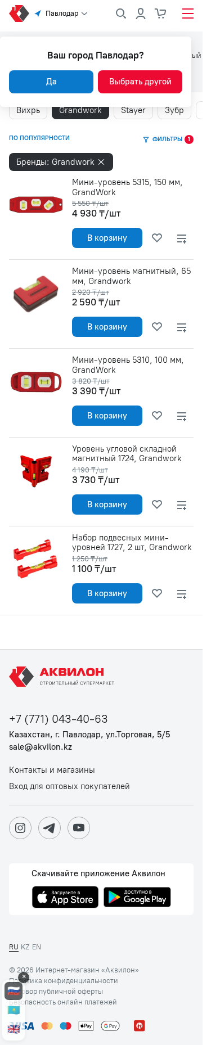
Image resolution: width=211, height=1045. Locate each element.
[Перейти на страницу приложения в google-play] (137, 898)
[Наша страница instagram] (20, 828)
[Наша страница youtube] (79, 828)
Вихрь (28, 110)
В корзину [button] (107, 238)
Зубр (174, 110)
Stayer (133, 110)
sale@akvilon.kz (40, 747)
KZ (25, 947)
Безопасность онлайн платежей (63, 1002)
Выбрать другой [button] (140, 81)
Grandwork (80, 110)
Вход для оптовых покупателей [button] (69, 786)
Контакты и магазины (52, 770)
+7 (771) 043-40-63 (58, 719)
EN (36, 947)
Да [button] (51, 81)
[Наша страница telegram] (49, 828)
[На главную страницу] (63, 676)
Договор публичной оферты (56, 992)
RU (14, 947)
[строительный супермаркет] (19, 13)
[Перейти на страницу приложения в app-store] (65, 898)
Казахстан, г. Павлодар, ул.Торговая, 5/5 (89, 735)
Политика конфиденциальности (63, 981)
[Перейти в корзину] (161, 13)
